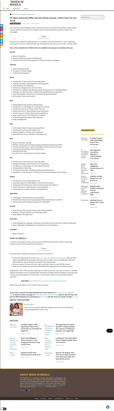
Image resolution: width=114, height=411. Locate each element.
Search (110, 330)
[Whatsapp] (1, 38)
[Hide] (0, 47)
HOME (37, 398)
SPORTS (26, 8)
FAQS (76, 398)
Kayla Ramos (36, 23)
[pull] (4, 8)
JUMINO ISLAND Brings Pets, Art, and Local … (96, 178)
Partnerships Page (41, 386)
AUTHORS (43, 398)
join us (75, 297)
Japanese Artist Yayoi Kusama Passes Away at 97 (31, 354)
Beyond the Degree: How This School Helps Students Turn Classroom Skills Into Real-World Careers (66, 356)
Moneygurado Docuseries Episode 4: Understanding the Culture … (95, 154)
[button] (4, 409)
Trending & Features (15, 23)
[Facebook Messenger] (1, 41)
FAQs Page (59, 386)
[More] (1, 44)
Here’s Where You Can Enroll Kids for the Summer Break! (47, 281)
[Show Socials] (107, 407)
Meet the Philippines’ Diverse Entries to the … (97, 167)
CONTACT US (69, 398)
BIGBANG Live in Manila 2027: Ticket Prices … (97, 202)
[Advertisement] (92, 101)
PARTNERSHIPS (59, 398)
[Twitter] (1, 32)
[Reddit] (1, 35)
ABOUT (50, 398)
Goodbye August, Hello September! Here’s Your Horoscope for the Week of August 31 (31, 328)
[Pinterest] (1, 28)
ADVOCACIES (16, 8)
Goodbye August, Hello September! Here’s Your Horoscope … (96, 141)
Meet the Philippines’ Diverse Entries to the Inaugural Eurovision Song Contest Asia (30, 341)
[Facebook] (1, 25)
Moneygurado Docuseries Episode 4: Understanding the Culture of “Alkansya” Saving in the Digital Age (65, 328)
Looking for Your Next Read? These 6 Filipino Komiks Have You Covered (66, 340)
